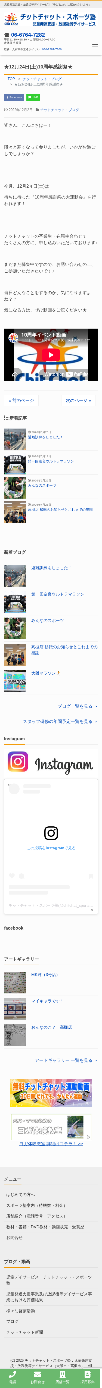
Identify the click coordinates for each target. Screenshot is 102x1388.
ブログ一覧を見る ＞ (78, 706)
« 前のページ (21, 400)
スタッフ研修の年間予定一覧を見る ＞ (60, 721)
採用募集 (88, 1382)
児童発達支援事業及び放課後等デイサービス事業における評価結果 (49, 1297)
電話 (12, 1382)
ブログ (12, 1321)
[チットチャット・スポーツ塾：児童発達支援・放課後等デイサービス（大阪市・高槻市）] (51, 19)
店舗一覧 (62, 1382)
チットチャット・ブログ (59, 110)
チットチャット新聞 (24, 1332)
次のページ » (78, 400)
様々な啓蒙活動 (20, 1310)
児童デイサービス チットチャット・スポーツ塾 (49, 1280)
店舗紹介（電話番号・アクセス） (36, 1216)
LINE (34, 97)
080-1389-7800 (52, 49)
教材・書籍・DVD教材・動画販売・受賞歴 (45, 1227)
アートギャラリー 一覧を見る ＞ (66, 1060)
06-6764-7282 (28, 35)
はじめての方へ (20, 1194)
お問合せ (14, 1237)
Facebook (15, 97)
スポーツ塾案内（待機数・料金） (36, 1205)
